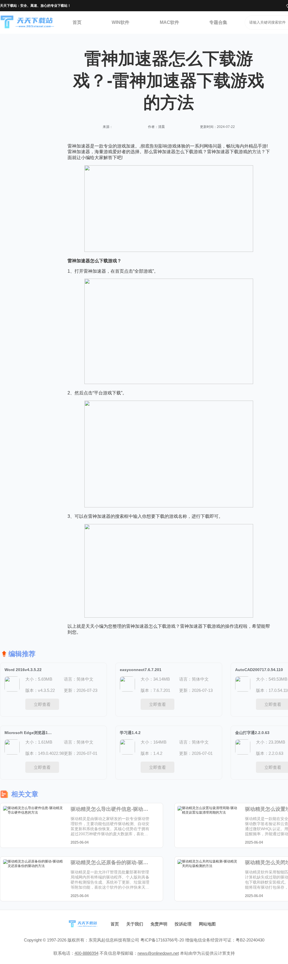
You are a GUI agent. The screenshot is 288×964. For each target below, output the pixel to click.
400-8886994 (86, 953)
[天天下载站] (27, 22)
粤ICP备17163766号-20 (162, 940)
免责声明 (158, 924)
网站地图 (207, 924)
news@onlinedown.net (158, 953)
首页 (77, 22)
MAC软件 (169, 22)
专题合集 (218, 22)
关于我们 (134, 924)
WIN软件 (120, 22)
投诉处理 (183, 924)
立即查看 (42, 704)
